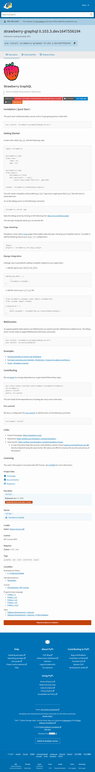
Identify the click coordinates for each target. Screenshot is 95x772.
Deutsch (69, 754)
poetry (12, 377)
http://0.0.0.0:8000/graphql (58, 215)
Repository (11, 483)
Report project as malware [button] (47, 622)
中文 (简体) (78, 754)
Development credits (77, 667)
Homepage (11, 476)
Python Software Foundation (49, 727)
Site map (47, 729)
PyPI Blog (46, 655)
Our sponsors (48, 667)
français (25, 754)
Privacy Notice (46, 691)
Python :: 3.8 (12, 600)
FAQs (17, 667)
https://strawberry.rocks (32, 435)
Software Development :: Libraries (20, 612)
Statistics (47, 661)
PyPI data (9, 494)
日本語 (32, 754)
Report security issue (47, 684)
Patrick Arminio (16, 529)
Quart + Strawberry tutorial (17, 363)
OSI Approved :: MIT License (18, 587)
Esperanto (53, 756)
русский (39, 756)
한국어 (60, 756)
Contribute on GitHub (77, 658)
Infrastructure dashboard (46, 658)
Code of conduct (46, 687)
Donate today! (48, 716)
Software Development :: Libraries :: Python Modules (27, 615)
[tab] (11, 54)
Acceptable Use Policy (46, 694)
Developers (11, 580)
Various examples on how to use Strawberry (24, 356)
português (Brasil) (42, 754)
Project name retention (15, 664)
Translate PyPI (77, 661)
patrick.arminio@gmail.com (75, 445)
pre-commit (30, 413)
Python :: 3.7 (12, 597)
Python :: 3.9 (12, 602)
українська (53, 754)
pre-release (40, 21)
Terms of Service (46, 681)
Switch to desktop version (47, 741)
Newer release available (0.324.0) (18, 502)
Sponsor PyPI (78, 664)
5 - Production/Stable (15, 573)
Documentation (13, 479)
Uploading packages (16, 658)
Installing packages (15, 655)
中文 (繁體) (87, 754)
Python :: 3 (11, 594)
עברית (46, 756)
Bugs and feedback (78, 655)
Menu (84, 5)
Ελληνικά (62, 754)
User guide (15, 661)
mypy (26, 234)
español (18, 754)
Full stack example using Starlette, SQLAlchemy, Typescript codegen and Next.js (38, 360)
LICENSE (52, 465)
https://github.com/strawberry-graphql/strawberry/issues (40, 442)
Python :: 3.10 (12, 605)
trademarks (66, 720)
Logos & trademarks (47, 664)
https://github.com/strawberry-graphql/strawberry (36, 438)
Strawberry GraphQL (16, 517)
